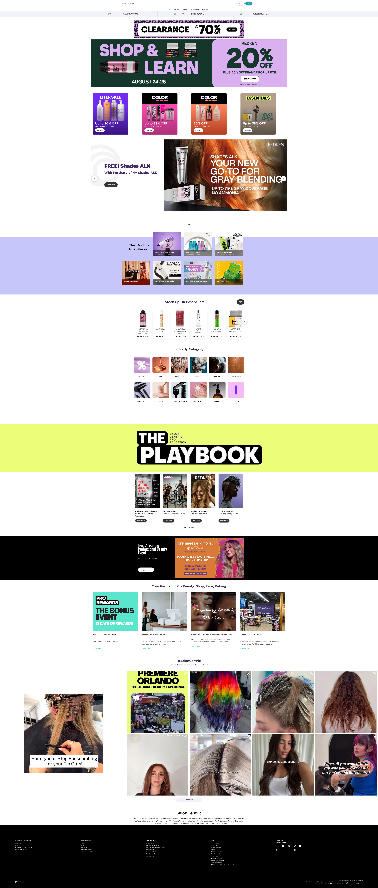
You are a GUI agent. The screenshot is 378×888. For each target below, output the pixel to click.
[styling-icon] (217, 365)
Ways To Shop (150, 843)
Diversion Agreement (217, 851)
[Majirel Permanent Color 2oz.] (198, 319)
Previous (94, 178)
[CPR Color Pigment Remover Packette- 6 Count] (179, 319)
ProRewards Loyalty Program (24, 847)
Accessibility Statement (218, 860)
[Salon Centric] (128, 3)
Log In (249, 3)
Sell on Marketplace (21, 849)
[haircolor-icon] (179, 365)
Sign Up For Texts (151, 851)
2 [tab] (189, 224)
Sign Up (240, 3)
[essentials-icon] (179, 390)
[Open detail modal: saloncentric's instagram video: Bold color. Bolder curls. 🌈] (220, 702)
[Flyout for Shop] (169, 10)
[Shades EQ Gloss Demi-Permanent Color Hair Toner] (142, 319)
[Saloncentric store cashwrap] (262, 611)
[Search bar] (255, 3)
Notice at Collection (216, 858)
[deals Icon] (142, 365)
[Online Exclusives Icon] (217, 390)
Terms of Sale (215, 843)
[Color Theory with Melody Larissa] (231, 491)
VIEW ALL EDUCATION (189, 527)
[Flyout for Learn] (185, 10)
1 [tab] (188, 224)
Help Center (84, 847)
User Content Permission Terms (220, 854)
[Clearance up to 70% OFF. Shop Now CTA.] (189, 29)
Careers (17, 845)
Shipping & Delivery (86, 849)
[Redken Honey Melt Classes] (203, 491)
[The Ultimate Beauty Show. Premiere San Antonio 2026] (209, 558)
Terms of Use (214, 845)
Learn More (97, 649)
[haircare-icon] (198, 365)
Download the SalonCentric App (155, 847)
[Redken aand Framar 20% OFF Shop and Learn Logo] (189, 63)
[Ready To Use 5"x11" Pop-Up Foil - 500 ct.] (235, 319)
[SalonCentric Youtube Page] (300, 845)
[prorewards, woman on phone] (115, 611)
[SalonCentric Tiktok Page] (295, 845)
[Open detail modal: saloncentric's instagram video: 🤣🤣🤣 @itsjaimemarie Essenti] (220, 765)
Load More (184, 800)
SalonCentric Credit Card (153, 845)
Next (283, 178)
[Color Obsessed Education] (175, 491)
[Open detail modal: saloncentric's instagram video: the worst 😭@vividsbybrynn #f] (346, 765)
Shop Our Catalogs (151, 854)
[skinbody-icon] (236, 365)
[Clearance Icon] (236, 390)
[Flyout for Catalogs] (195, 10)
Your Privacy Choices (231, 865)
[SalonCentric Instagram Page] (283, 845)
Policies (213, 849)
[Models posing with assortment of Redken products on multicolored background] (225, 175)
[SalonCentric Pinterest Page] (289, 845)
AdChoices (333, 883)
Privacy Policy (215, 856)
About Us (18, 843)
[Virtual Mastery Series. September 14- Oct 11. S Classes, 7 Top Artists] (147, 491)
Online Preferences (216, 862)
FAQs (82, 843)
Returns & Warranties (87, 851)
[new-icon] (160, 365)
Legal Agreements (216, 847)
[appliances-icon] (142, 390)
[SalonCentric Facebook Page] (277, 845)
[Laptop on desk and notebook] (164, 611)
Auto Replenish (150, 856)
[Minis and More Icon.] (198, 390)
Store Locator (150, 849)
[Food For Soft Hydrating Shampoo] (216, 319)
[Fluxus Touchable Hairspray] (161, 319)
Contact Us (84, 845)
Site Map (359, 883)
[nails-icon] (160, 390)
